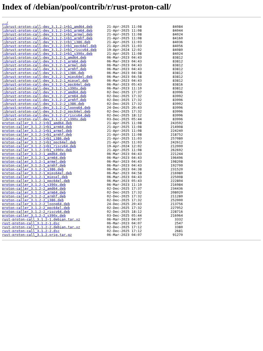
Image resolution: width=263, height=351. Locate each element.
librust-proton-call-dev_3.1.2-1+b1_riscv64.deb (49, 50)
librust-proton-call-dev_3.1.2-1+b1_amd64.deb (47, 27)
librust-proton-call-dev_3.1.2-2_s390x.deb (44, 119)
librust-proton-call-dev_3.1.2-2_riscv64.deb (46, 115)
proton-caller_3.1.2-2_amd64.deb (34, 188)
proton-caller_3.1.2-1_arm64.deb (34, 158)
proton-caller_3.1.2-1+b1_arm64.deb (37, 127)
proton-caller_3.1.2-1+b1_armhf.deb (37, 134)
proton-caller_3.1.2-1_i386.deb (33, 169)
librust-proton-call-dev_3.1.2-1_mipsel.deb (45, 80)
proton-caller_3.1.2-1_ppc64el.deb (36, 181)
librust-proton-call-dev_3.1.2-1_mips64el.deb (47, 77)
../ (5, 23)
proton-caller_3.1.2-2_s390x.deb (34, 215)
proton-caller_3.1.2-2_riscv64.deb (36, 212)
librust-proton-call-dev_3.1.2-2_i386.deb (43, 104)
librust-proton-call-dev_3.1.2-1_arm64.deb (44, 61)
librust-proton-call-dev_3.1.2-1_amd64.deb (44, 57)
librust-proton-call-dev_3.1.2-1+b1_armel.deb (47, 34)
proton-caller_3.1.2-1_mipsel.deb (35, 177)
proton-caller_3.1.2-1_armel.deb (34, 161)
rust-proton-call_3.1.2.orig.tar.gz (37, 235)
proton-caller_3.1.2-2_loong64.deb (36, 204)
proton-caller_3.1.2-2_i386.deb (33, 200)
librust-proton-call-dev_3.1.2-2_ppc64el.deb (46, 111)
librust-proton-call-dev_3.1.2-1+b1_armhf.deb (47, 38)
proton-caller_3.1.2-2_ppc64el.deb (36, 208)
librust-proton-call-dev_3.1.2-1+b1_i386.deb (46, 42)
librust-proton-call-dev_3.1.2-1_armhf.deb (44, 69)
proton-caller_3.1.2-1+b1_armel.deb (37, 131)
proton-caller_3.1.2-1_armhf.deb (34, 165)
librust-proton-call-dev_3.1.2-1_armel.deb (44, 65)
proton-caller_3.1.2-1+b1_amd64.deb (37, 123)
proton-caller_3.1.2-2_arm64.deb (34, 192)
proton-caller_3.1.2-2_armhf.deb (34, 196)
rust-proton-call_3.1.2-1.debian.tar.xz (41, 219)
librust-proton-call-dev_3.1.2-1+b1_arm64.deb (47, 30)
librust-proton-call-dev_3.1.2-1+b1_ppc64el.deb (49, 46)
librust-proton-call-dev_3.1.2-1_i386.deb (43, 73)
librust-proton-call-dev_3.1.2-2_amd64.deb (44, 92)
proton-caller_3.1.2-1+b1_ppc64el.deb (39, 142)
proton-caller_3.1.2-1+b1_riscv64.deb (39, 146)
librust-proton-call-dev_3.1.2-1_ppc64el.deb (46, 84)
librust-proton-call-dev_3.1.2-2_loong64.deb (46, 107)
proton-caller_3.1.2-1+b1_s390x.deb (37, 150)
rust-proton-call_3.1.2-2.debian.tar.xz (41, 227)
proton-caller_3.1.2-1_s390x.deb (34, 185)
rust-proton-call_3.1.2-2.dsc (31, 231)
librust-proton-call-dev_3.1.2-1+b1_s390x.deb (47, 54)
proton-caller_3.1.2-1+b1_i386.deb (36, 138)
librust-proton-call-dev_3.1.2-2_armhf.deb (44, 100)
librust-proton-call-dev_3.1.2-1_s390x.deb (44, 88)
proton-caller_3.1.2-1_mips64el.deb (37, 173)
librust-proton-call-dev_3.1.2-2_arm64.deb (44, 96)
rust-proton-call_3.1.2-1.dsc (31, 223)
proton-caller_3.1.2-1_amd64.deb (34, 154)
